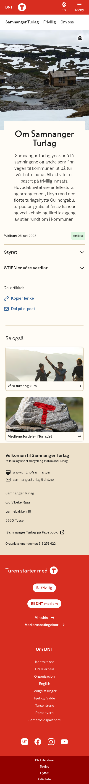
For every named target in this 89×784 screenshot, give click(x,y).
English (44, 683)
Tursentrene (44, 705)
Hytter (44, 773)
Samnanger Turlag (22, 22)
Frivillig (49, 22)
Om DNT (44, 649)
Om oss (67, 22)
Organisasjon (44, 676)
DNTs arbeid (44, 669)
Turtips (44, 767)
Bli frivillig (44, 588)
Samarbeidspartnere (45, 720)
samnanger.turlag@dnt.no (33, 479)
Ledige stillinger (44, 691)
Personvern (44, 713)
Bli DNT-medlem (44, 603)
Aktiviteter (44, 779)
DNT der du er (44, 760)
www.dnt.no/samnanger (32, 472)
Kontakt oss (44, 662)
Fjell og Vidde (44, 698)
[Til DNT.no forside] (15, 7)
